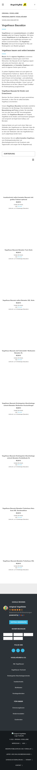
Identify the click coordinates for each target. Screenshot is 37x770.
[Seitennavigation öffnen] (5, 4)
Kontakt (18, 765)
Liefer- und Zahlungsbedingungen (18, 754)
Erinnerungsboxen (18, 708)
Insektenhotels (18, 681)
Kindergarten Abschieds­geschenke (18, 676)
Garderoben (19, 719)
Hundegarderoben (18, 693)
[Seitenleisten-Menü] (33, 160)
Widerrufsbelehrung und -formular (18, 749)
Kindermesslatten (18, 713)
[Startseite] (18, 4)
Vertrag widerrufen (18, 622)
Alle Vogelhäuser (18, 664)
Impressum (15, 743)
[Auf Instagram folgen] (22, 650)
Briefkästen (18, 687)
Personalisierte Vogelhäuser (14, 17)
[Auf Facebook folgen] (13, 650)
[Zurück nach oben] (18, 588)
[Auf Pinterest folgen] (18, 650)
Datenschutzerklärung (14, 760)
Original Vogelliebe (10, 13)
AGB (23, 743)
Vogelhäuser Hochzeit (18, 670)
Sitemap (28, 760)
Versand (20, 206)
